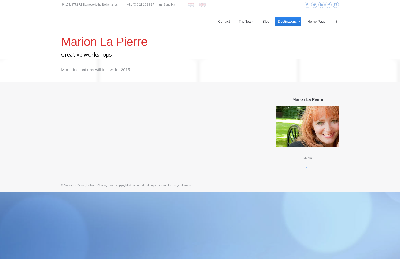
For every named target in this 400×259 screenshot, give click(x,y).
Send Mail (170, 4)
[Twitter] (314, 5)
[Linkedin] (321, 5)
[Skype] (336, 5)
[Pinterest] (328, 5)
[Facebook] (307, 5)
